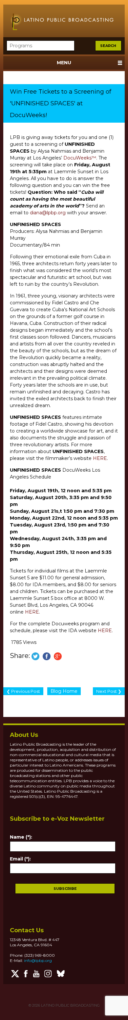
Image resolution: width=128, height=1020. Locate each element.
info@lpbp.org (38, 960)
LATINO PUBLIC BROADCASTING (70, 1005)
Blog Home (64, 691)
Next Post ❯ (108, 691)
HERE (100, 458)
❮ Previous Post (23, 691)
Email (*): (20, 859)
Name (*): (21, 837)
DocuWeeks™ (79, 158)
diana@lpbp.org (48, 213)
